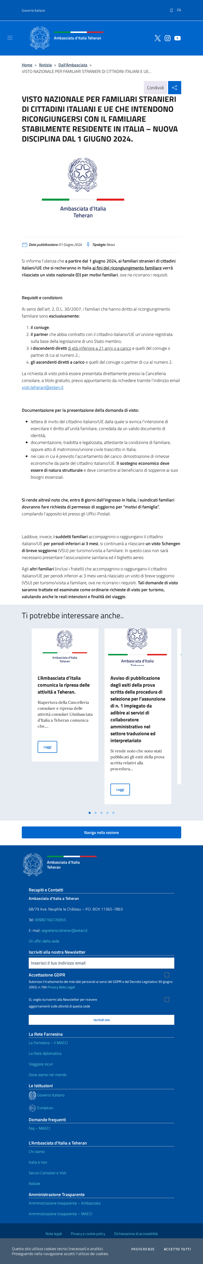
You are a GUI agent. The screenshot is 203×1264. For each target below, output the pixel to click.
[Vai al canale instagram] (166, 38)
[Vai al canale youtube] (176, 38)
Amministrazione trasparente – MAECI (60, 1214)
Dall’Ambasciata (72, 65)
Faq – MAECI (39, 1128)
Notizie (45, 65)
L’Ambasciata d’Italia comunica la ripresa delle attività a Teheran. (64, 685)
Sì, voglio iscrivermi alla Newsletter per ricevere (63, 999)
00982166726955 (50, 920)
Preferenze (143, 1249)
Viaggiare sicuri (41, 1064)
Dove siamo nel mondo (47, 1075)
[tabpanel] (65, 718)
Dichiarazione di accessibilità (136, 1233)
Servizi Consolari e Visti (47, 1173)
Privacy (53, 987)
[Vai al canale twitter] (156, 38)
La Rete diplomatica (45, 1053)
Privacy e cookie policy (88, 1233)
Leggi (50, 746)
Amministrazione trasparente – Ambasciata (65, 1203)
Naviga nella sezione (101, 832)
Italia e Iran (38, 1162)
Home (27, 65)
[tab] (90, 813)
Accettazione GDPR (47, 974)
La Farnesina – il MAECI (48, 1043)
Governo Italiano (33, 10)
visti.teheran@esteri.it (42, 387)
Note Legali (67, 987)
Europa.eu (44, 1108)
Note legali (54, 1233)
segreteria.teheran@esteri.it (64, 930)
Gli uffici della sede (44, 941)
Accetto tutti (177, 1249)
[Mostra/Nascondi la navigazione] (10, 38)
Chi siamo (37, 1151)
